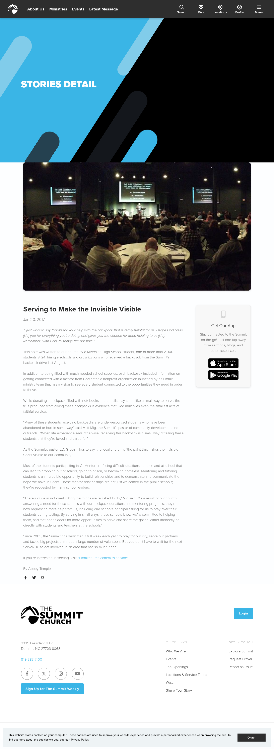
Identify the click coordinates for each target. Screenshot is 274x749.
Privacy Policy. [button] (80, 739)
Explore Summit (241, 651)
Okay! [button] (252, 737)
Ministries (58, 9)
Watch (171, 682)
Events (78, 9)
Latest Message (103, 9)
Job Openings (177, 666)
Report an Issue (241, 666)
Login (243, 613)
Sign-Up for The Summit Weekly (52, 688)
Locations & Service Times (186, 674)
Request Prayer (240, 659)
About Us (36, 9)
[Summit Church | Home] (13, 9)
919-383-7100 (31, 659)
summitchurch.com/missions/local (103, 557)
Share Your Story (179, 690)
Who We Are (176, 651)
